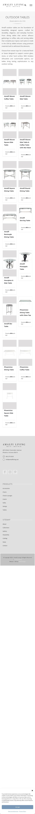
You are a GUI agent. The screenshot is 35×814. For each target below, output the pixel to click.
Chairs (5, 492)
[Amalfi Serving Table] (25, 210)
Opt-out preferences (13, 811)
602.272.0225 (10, 456)
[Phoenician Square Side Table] (10, 396)
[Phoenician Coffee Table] (25, 353)
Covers (5, 499)
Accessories (6, 488)
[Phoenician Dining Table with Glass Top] (25, 302)
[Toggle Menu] (31, 5)
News (4, 542)
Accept (17, 807)
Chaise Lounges (7, 495)
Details (13, 106)
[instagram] (10, 472)
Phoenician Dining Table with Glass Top (25, 312)
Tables (5, 510)
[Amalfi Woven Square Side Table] (10, 125)
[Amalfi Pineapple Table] (25, 256)
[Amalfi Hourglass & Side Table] (10, 263)
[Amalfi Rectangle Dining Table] (10, 217)
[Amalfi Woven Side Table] (25, 82)
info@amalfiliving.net (12, 459)
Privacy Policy (22, 811)
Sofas (4, 503)
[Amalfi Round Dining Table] (25, 174)
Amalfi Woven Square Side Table (9, 142)
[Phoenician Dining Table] (10, 353)
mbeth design (22, 561)
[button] (32, 790)
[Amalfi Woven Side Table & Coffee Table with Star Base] (25, 125)
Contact (5, 545)
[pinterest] (15, 472)
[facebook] (5, 472)
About (4, 524)
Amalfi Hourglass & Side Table (8, 280)
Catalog (5, 538)
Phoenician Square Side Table (8, 413)
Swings (5, 506)
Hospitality (6, 535)
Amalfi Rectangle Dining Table (9, 234)
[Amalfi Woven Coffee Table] (10, 82)
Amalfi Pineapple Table (23, 266)
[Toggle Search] (25, 5)
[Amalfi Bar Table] (10, 309)
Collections (6, 527)
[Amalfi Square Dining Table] (10, 174)
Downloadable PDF (7, 107)
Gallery (5, 531)
